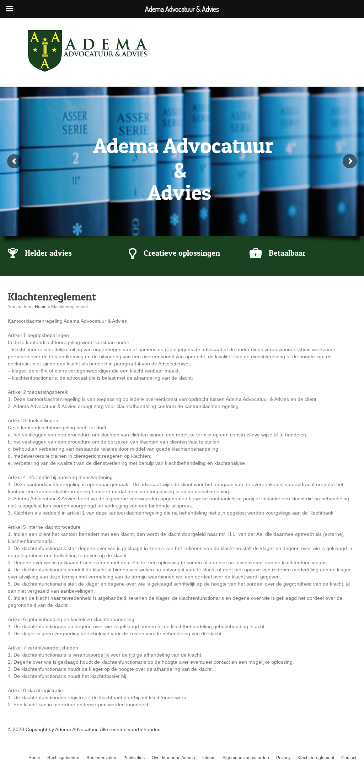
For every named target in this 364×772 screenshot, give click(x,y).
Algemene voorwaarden (246, 757)
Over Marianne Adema (173, 757)
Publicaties (134, 757)
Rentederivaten (101, 757)
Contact (348, 757)
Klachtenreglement (316, 757)
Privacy (283, 757)
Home (41, 306)
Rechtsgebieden (63, 757)
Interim (208, 757)
